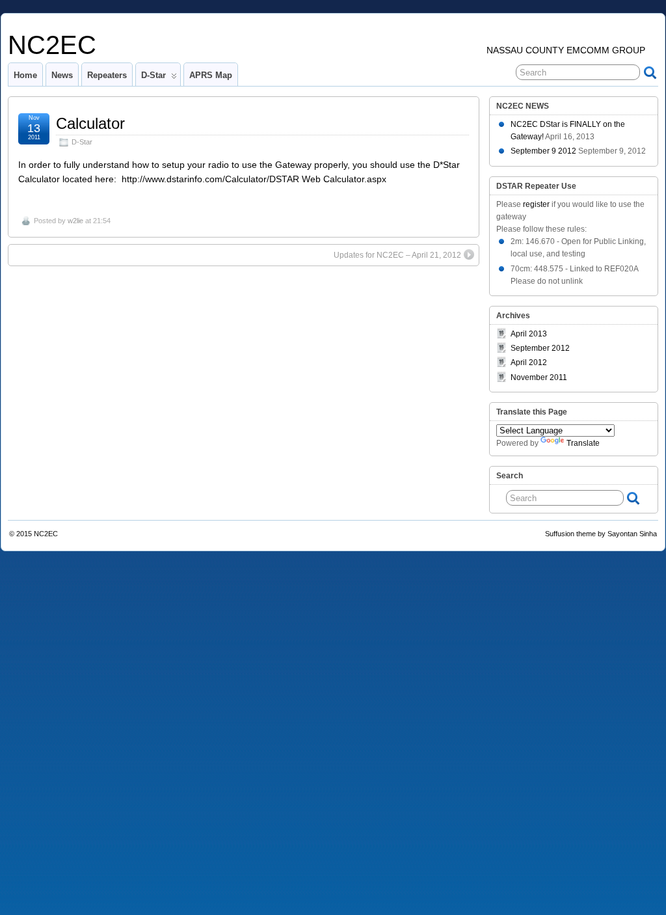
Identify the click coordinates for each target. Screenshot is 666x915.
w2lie (75, 221)
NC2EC (52, 45)
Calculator (90, 123)
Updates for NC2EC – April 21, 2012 (397, 255)
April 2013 (529, 333)
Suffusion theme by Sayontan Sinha (601, 534)
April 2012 (529, 362)
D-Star (153, 75)
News (62, 75)
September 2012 (540, 348)
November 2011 (539, 377)
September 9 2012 (543, 151)
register (536, 204)
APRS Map (210, 75)
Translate (583, 443)
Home (25, 75)
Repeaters (107, 75)
